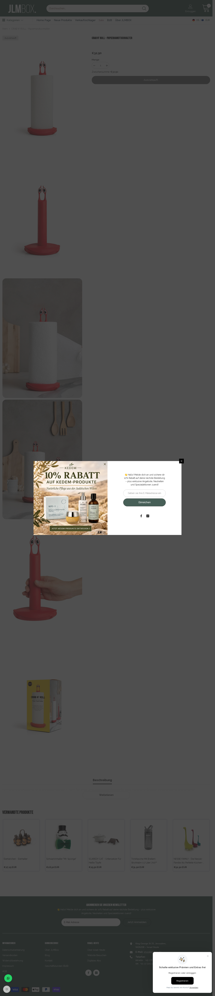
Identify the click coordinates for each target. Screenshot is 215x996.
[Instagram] (147, 516)
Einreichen (145, 502)
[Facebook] (141, 516)
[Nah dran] (181, 461)
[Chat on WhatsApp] (8, 978)
